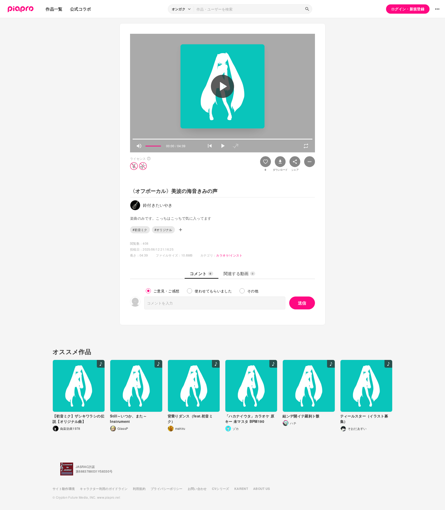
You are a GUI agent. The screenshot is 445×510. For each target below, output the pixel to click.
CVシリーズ (220, 488)
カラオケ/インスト (229, 255)
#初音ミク (140, 229)
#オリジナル (163, 229)
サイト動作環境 (64, 488)
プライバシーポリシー (167, 488)
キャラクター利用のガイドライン (103, 488)
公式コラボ (80, 9)
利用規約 (139, 488)
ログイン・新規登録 (407, 8)
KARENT (241, 488)
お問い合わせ (197, 488)
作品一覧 (54, 9)
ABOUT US (261, 488)
